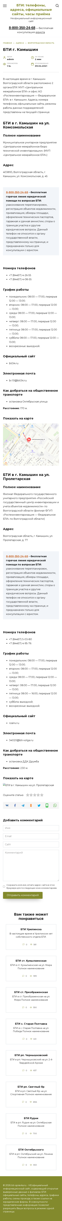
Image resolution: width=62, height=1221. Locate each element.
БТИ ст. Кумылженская (31, 960)
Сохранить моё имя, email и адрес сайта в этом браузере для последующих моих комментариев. (31, 886)
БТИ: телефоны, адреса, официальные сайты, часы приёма (31, 9)
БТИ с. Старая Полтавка (31, 1023)
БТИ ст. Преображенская (31, 992)
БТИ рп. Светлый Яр (31, 1086)
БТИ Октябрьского (31, 1149)
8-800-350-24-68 (22, 28)
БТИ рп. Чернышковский (31, 1055)
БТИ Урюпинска (31, 929)
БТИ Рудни (31, 1118)
